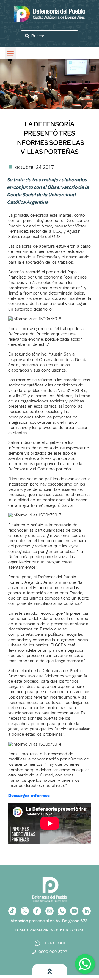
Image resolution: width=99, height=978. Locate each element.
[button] (10, 53)
